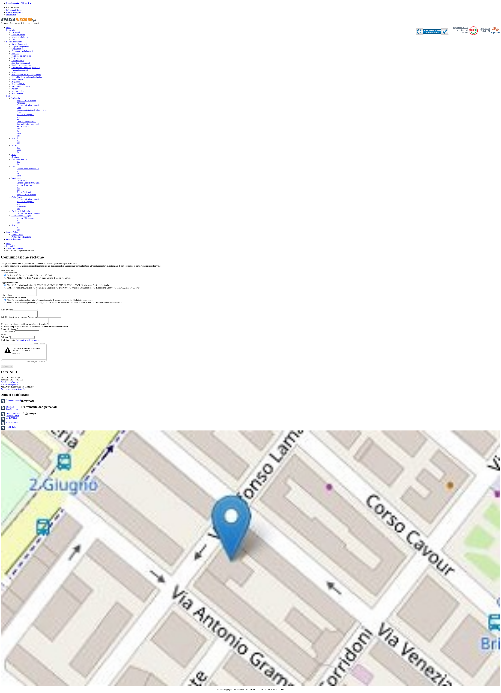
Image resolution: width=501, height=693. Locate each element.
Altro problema (7, 310)
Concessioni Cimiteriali (45, 288)
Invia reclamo (7, 366)
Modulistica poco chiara (82, 300)
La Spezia (15, 98)
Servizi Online (12, 232)
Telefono (5, 337)
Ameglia (15, 138)
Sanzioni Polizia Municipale (28, 124)
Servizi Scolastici (24, 192)
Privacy (14, 89)
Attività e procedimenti (20, 63)
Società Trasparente (19, 44)
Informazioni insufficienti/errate (109, 302)
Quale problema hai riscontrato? (14, 297)
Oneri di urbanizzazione (26, 122)
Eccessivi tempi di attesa (82, 302)
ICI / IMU (50, 285)
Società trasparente (14, 42)
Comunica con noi (13, 400)
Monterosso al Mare (14, 278)
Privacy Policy (12, 422)
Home (8, 28)
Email (4, 334)
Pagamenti (15, 82)
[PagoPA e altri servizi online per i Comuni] (473, 34)
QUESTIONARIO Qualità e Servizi (14, 414)
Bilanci (14, 72)
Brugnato (15, 157)
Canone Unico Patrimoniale (28, 105)
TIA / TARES (123, 288)
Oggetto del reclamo (9, 282)
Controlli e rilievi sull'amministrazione (27, 77)
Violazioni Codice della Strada (96, 285)
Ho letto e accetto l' (19, 340)
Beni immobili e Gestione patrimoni (26, 75)
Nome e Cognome (9, 329)
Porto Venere (16, 197)
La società (10, 30)
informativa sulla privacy (27, 340)
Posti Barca (21, 206)
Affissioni (21, 103)
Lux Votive (63, 288)
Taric (19, 131)
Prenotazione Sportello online (13, 389)
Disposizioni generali (20, 46)
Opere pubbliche (18, 84)
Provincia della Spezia (20, 211)
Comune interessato (9, 273)
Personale (15, 53)
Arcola (14, 145)
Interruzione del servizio (24, 300)
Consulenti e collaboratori (22, 51)
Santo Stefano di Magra (21, 216)
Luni (13, 166)
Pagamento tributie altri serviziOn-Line (460, 30)
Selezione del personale (21, 56)
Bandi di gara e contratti (21, 65)
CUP (60, 285)
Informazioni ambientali (21, 86)
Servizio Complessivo (23, 285)
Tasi (18, 136)
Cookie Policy (11, 427)
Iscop (19, 150)
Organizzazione (17, 49)
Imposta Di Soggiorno (26, 218)
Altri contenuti (17, 93)
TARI (68, 285)
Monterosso (16, 178)
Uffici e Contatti (18, 35)
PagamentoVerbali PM (485, 29)
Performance (16, 58)
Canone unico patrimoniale (28, 169)
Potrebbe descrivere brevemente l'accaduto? (19, 317)
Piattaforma (19, 3)
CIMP (9, 288)
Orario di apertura (13, 239)
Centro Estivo (22, 180)
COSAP (135, 288)
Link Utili (15, 39)
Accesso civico (17, 91)
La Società (15, 32)
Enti (8, 96)
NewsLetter (11, 15)
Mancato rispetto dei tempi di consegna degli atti (26, 302)
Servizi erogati (17, 79)
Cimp (19, 107)
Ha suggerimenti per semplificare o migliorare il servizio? (24, 324)
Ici (18, 119)
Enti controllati (17, 60)
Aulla (13, 154)
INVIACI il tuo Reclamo (12, 408)
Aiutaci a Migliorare (19, 37)
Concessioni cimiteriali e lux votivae (31, 110)
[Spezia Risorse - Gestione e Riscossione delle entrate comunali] (18, 21)
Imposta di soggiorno (25, 114)
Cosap (19, 112)
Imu (18, 117)
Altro (8, 285)
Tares (19, 133)
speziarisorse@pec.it (14, 12)
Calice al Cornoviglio (20, 159)
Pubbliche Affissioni (23, 288)
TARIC (39, 285)
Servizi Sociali (23, 126)
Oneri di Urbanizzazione (82, 288)
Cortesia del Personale (59, 302)
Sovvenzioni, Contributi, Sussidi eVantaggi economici (25, 68)
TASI (77, 285)
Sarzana (14, 225)
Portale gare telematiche (21, 237)
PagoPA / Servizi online (26, 100)
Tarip (19, 176)
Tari (18, 129)
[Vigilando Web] (495, 30)
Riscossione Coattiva (104, 288)
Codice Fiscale (8, 332)
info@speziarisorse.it (14, 10)
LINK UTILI (11, 418)
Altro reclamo (6, 295)
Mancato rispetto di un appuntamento (53, 300)
